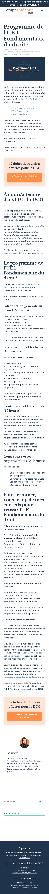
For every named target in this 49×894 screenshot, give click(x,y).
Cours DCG (24, 868)
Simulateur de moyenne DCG (24, 873)
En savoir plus (36, 855)
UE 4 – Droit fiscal (19, 114)
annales (28, 595)
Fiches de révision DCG (25, 870)
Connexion (40, 801)
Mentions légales (24, 883)
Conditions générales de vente (24, 885)
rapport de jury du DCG (32, 226)
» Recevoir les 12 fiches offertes (24, 177)
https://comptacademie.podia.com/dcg (24, 677)
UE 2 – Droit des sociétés (23, 108)
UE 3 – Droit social (19, 111)
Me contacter (24, 858)
